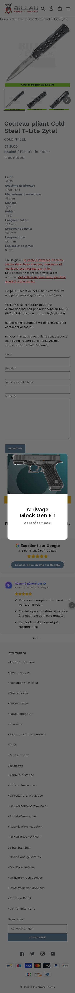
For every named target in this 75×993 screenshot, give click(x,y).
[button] (11, 457)
